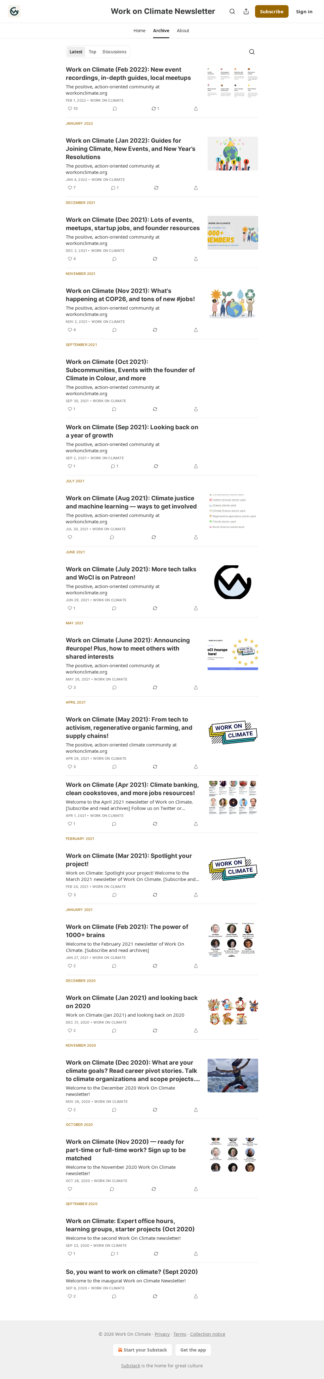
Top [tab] (92, 52)
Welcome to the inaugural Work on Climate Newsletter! (126, 1280)
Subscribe (272, 11)
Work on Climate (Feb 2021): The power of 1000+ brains (127, 931)
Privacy (162, 1334)
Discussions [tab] (114, 52)
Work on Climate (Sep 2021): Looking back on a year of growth (132, 431)
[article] (162, 89)
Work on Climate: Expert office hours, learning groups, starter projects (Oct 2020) (130, 1225)
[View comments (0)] (115, 108)
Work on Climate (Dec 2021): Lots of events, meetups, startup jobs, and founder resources (133, 224)
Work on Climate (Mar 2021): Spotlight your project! (129, 860)
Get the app (193, 1350)
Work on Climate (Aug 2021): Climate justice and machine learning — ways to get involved (131, 502)
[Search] (232, 11)
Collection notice (207, 1334)
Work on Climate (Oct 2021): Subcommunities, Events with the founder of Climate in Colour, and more (130, 370)
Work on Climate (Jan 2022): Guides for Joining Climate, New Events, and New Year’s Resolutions (131, 149)
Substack (130, 1366)
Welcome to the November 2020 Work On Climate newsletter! (121, 1170)
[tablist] (98, 51)
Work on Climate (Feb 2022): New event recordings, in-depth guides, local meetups (128, 73)
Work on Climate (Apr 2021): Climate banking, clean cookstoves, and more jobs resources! (132, 789)
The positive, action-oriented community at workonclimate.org (112, 89)
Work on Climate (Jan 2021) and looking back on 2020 (132, 1002)
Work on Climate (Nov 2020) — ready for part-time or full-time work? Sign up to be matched (126, 1150)
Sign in (304, 11)
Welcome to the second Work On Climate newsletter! (123, 1238)
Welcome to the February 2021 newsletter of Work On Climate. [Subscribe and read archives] (125, 947)
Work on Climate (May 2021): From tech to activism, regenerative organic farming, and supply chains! (129, 728)
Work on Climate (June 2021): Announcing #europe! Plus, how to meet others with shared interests (128, 648)
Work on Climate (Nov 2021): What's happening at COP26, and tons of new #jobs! (130, 295)
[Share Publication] (246, 11)
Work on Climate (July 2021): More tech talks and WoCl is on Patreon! (131, 573)
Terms (179, 1334)
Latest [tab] (76, 52)
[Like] (70, 537)
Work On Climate (107, 100)
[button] (139, 30)
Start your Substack (145, 1350)
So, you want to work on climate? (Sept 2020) (132, 1271)
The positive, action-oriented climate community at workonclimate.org (121, 747)
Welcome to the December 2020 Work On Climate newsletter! (120, 1091)
